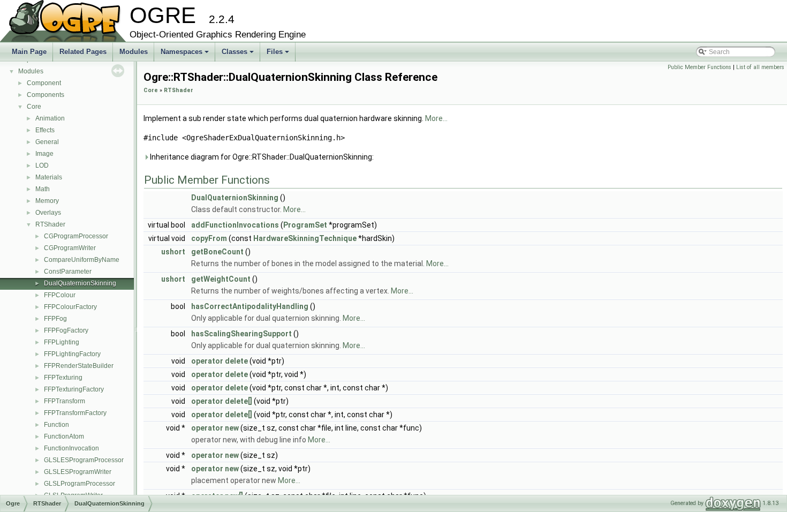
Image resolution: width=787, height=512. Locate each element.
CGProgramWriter (70, 248)
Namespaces (185, 55)
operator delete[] (221, 401)
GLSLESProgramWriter (77, 472)
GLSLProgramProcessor (79, 483)
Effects (45, 130)
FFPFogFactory (66, 330)
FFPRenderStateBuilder (78, 366)
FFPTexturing (63, 377)
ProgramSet (305, 225)
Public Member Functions (699, 67)
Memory (47, 201)
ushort (173, 251)
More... (436, 118)
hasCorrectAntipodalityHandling (249, 306)
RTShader (50, 224)
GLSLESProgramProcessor (84, 460)
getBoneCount (217, 251)
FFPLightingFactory (72, 354)
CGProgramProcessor (76, 236)
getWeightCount (221, 279)
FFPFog (55, 318)
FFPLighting (61, 342)
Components (45, 95)
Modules (133, 52)
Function (56, 424)
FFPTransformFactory (75, 413)
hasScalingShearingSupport (241, 333)
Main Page (29, 52)
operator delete (219, 361)
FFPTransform (64, 401)
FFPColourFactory (70, 307)
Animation (50, 118)
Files (279, 55)
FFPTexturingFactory (74, 389)
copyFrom (209, 238)
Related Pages (83, 52)
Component (44, 83)
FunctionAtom (64, 436)
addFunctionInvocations (235, 225)
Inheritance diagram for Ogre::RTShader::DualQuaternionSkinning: (261, 157)
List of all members (760, 67)
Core (34, 106)
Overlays (48, 212)
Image (44, 153)
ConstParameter (68, 271)
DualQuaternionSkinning (80, 283)
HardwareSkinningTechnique (305, 238)
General (47, 142)
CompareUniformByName (81, 259)
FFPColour (59, 295)
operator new (215, 428)
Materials (48, 177)
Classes (238, 55)
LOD (42, 165)
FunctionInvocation (71, 448)
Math (42, 189)
